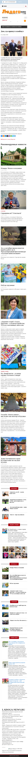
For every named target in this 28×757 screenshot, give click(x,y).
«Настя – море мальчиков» (17, 514)
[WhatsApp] (11, 136)
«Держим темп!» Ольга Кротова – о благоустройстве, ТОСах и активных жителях (13, 323)
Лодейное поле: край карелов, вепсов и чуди (18, 606)
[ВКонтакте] (1, 136)
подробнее (16, 541)
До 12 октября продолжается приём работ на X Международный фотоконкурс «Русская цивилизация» (13, 250)
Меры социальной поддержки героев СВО (17, 663)
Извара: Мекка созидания (11, 168)
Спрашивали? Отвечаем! (11, 213)
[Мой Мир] (5, 136)
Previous (25, 17)
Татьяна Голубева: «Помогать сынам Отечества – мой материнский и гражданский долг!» (17, 681)
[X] (7, 136)
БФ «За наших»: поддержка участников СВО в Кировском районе (17, 643)
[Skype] (13, 136)
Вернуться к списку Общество (8, 139)
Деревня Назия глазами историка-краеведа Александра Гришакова (16, 629)
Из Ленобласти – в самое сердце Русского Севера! (11, 374)
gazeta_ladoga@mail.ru (7, 740)
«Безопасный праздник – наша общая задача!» (18, 507)
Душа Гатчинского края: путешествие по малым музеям (10, 460)
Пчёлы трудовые (8, 285)
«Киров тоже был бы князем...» (18, 620)
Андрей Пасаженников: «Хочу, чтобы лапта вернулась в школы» (18, 501)
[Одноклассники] (3, 136)
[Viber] (9, 136)
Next (26, 17)
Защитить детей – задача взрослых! (17, 492)
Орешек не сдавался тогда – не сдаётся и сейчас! (18, 613)
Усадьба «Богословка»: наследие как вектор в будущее (13, 415)
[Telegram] (15, 136)
